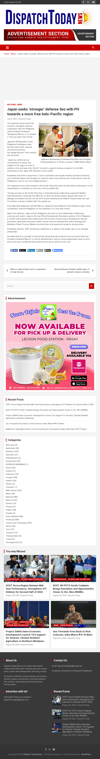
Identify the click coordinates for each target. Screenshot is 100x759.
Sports (9, 526)
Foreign (9, 477)
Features (9, 474)
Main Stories (11, 490)
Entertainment (12, 458)
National (11, 105)
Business (10, 451)
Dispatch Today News (33, 754)
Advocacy (10, 445)
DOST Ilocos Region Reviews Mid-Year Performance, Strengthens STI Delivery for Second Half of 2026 (50, 404)
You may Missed (15, 551)
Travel (8, 539)
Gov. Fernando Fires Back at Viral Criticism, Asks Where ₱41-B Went (35, 423)
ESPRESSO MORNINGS (15, 464)
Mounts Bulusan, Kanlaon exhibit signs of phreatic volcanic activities (72, 270)
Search (91, 286)
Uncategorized (12, 542)
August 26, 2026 (59, 638)
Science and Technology (16, 523)
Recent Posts (62, 691)
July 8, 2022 (12, 119)
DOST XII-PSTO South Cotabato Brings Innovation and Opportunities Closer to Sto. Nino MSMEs (47, 410)
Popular (9, 513)
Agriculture (10, 448)
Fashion (9, 471)
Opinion (9, 503)
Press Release (12, 516)
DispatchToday (24, 119)
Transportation (12, 536)
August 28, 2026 (12, 595)
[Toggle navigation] (7, 48)
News (19, 105)
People (9, 506)
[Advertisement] (50, 77)
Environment (11, 461)
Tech (8, 529)
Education (10, 455)
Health (8, 480)
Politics (9, 510)
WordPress (86, 754)
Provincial (10, 519)
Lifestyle (9, 487)
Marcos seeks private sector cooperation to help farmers (28, 270)
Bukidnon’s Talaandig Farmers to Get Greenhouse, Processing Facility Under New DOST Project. (46, 429)
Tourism (9, 532)
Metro (8, 493)
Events (9, 467)
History (9, 484)
